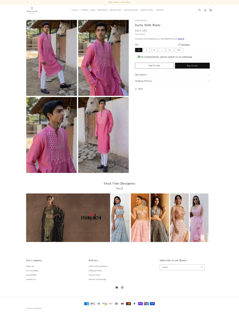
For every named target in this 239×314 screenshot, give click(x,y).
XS (139, 50)
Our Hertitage (32, 270)
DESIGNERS (102, 10)
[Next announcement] (212, 2)
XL (170, 50)
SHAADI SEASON (131, 10)
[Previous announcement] (27, 2)
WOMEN (84, 10)
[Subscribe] (201, 267)
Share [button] (140, 89)
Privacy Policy (95, 275)
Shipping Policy (95, 270)
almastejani (37, 308)
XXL (179, 50)
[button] (84, 10)
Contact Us (31, 279)
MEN (92, 10)
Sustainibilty (31, 275)
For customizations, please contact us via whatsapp (166, 57)
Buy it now (192, 65)
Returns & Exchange (97, 279)
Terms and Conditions (98, 266)
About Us (30, 266)
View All (119, 188)
